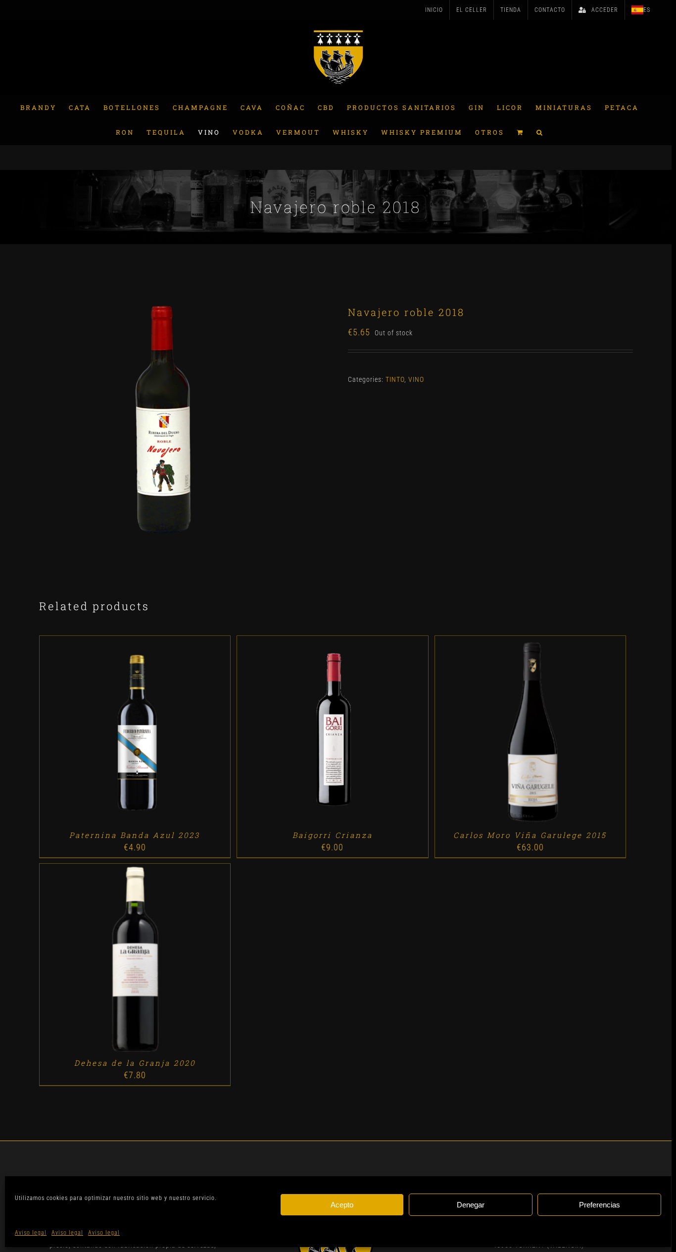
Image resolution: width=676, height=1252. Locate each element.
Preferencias (599, 1204)
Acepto (342, 1204)
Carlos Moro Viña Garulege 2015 (530, 835)
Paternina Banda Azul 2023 (134, 835)
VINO (416, 379)
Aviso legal (31, 1232)
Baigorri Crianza (332, 835)
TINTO (395, 379)
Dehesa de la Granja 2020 (134, 1063)
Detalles (163, 732)
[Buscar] (540, 132)
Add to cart (112, 732)
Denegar (470, 1204)
